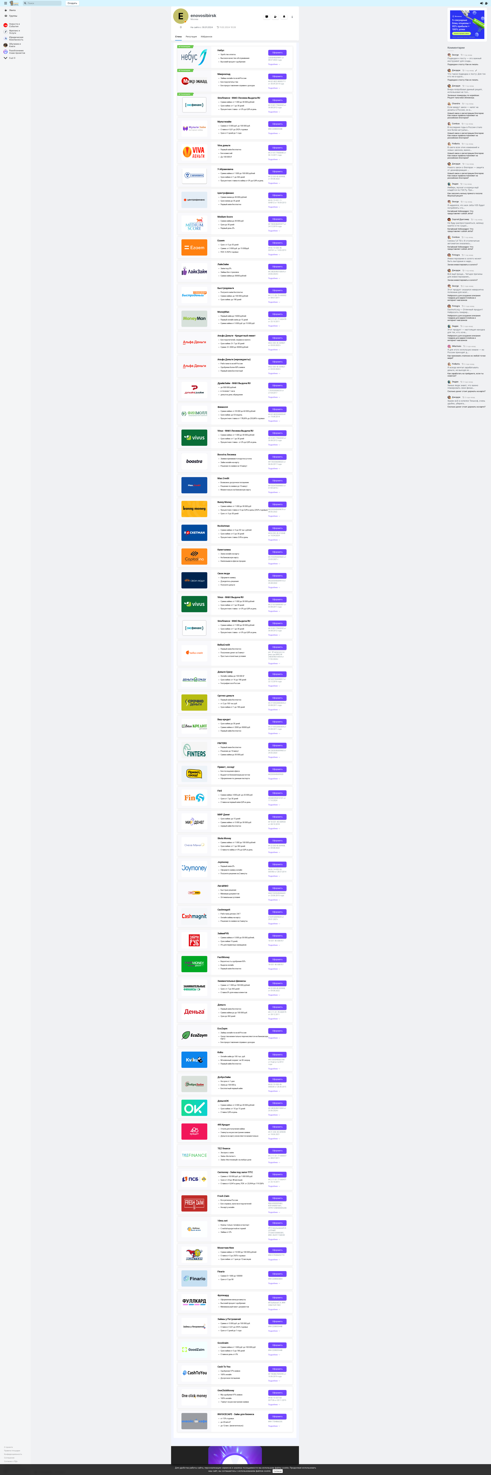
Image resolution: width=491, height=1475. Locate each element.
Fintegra (456, 255)
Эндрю (455, 184)
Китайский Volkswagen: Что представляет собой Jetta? (460, 212)
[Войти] (481, 3)
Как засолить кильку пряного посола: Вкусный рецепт (465, 194)
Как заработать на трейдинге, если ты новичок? (466, 375)
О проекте (8, 1447)
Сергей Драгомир (460, 219)
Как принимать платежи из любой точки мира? (467, 357)
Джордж (456, 70)
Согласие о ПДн (11, 1461)
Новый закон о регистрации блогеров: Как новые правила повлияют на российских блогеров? (466, 115)
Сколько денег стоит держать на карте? (467, 391)
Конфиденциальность (13, 1454)
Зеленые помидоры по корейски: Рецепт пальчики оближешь (463, 96)
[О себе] (292, 16)
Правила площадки (12, 1451)
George (455, 55)
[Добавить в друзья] (275, 16)
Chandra (456, 103)
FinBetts (456, 144)
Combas (456, 123)
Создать (72, 3)
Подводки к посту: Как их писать (463, 64)
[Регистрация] (486, 3)
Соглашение (9, 1458)
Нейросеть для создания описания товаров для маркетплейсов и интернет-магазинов (464, 298)
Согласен (278, 1471)
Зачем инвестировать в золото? (463, 265)
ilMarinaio (456, 346)
